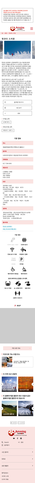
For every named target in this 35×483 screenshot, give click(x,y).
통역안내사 (5, 473)
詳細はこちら (6, 401)
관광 (6, 33)
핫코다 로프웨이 (7, 226)
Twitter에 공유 (14, 422)
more (3, 357)
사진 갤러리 (5, 452)
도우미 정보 (5, 479)
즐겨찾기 (6, 445)
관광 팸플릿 (5, 466)
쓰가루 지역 (6, 122)
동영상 (4, 459)
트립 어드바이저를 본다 (9, 229)
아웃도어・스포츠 (7, 130)
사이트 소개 (5, 476)
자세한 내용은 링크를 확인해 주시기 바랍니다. (16, 20)
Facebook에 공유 (22, 422)
